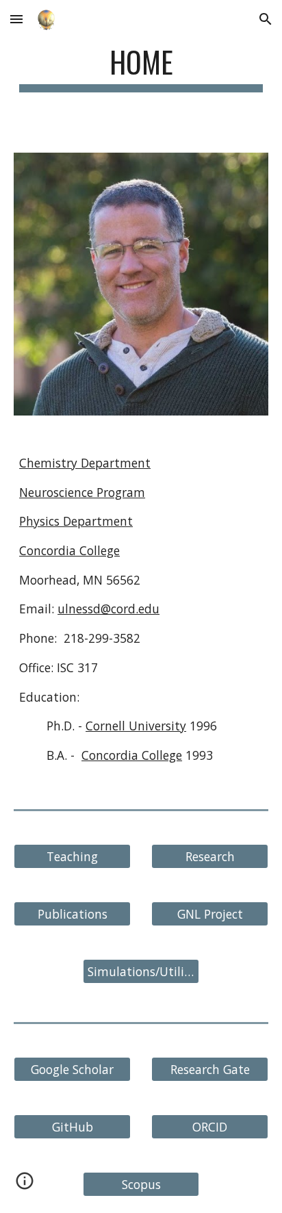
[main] (141, 68)
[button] (16, 19)
